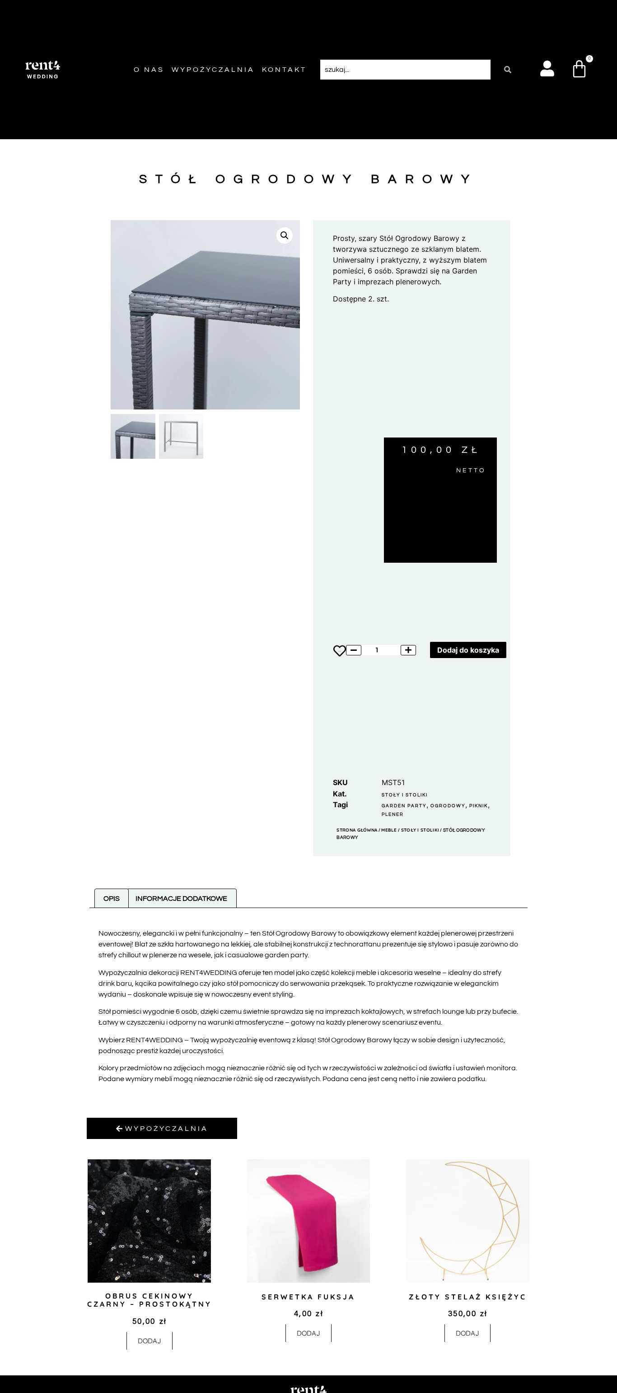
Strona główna (357, 830)
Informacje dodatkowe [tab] (181, 898)
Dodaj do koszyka (468, 649)
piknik (478, 806)
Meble (389, 830)
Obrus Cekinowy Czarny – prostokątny (149, 1300)
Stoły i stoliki (405, 795)
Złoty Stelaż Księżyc (468, 1296)
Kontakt (284, 69)
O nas (149, 69)
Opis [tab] (111, 898)
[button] (284, 235)
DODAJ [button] (149, 1341)
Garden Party (404, 806)
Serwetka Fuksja (308, 1296)
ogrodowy (447, 806)
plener (393, 814)
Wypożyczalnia (213, 69)
